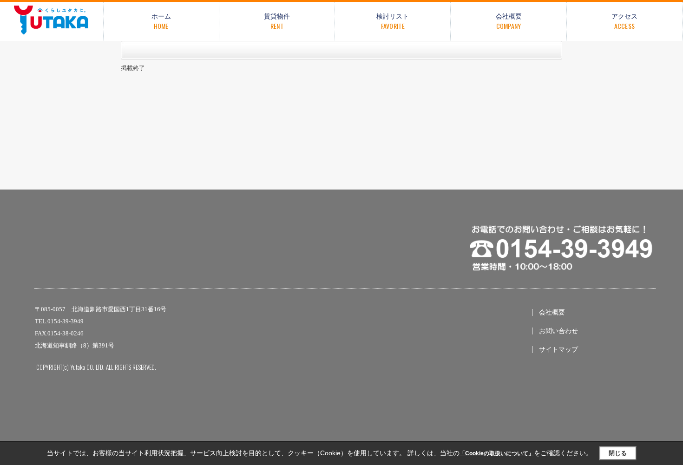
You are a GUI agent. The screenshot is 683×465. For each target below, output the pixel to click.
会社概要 (552, 312)
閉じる (618, 453)
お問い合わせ (558, 330)
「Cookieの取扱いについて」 (497, 453)
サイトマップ (558, 349)
